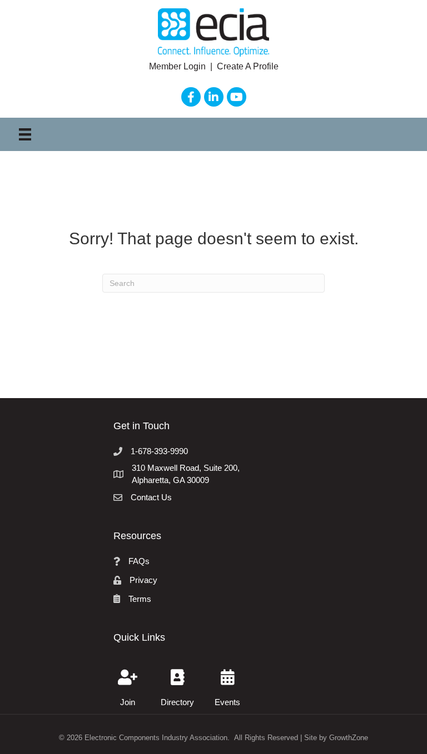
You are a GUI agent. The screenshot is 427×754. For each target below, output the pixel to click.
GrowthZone (348, 737)
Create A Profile (248, 66)
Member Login (178, 66)
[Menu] (25, 134)
